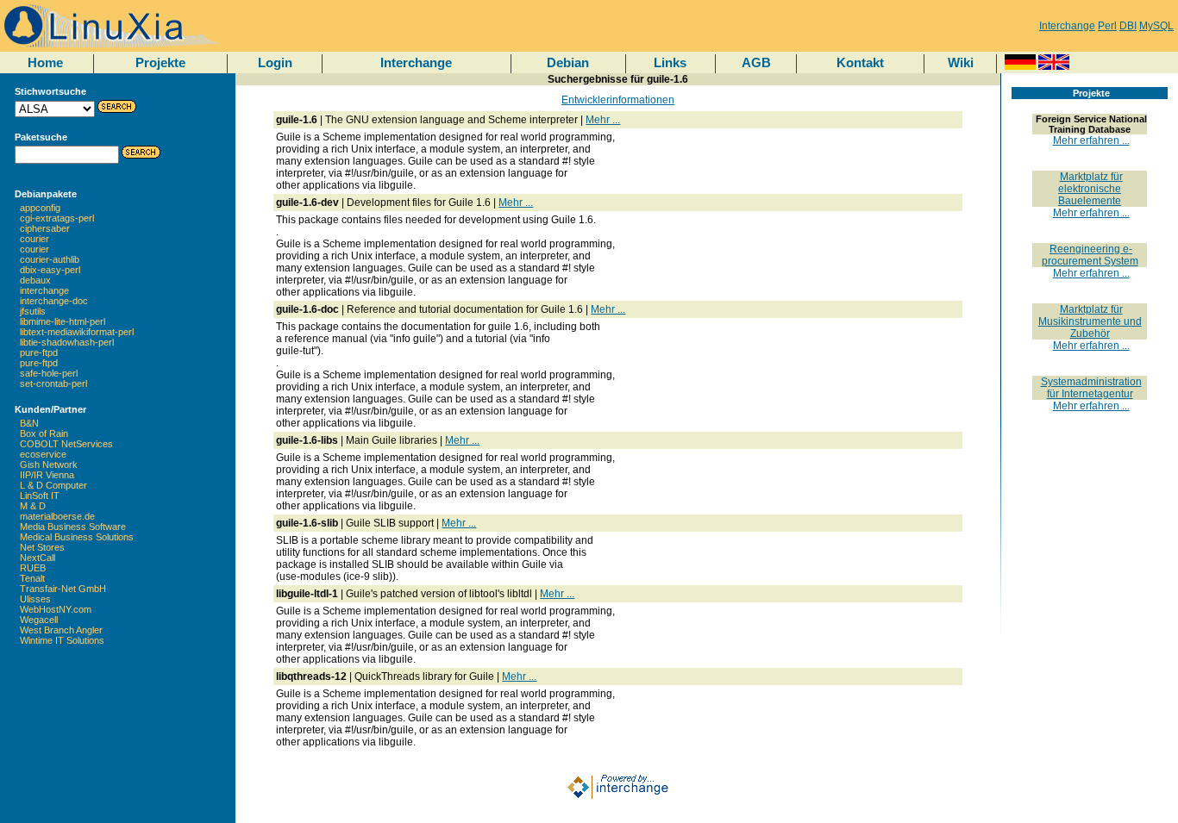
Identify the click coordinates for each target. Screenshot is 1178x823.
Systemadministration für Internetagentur (1091, 388)
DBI (1128, 26)
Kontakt (860, 62)
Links (670, 62)
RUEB (33, 568)
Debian (568, 62)
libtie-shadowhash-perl (67, 342)
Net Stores (42, 547)
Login (275, 62)
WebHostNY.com (55, 609)
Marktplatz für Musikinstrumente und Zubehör (1090, 321)
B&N (29, 423)
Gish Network (49, 464)
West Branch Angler (61, 630)
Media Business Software (73, 526)
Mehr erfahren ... (1091, 140)
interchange (44, 290)
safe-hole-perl (49, 373)
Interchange (1067, 26)
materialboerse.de (57, 516)
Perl (1107, 26)
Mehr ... (603, 120)
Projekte (160, 62)
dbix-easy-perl (50, 270)
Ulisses (35, 599)
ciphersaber (45, 228)
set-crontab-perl (53, 383)
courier (34, 239)
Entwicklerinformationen (617, 100)
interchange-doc (54, 301)
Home (45, 62)
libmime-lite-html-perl (62, 321)
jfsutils (33, 311)
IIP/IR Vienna (47, 475)
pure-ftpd (39, 352)
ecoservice (43, 454)
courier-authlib (49, 259)
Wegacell (39, 619)
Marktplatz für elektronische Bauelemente (1090, 189)
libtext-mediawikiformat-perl (77, 332)
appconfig (40, 208)
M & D (33, 506)
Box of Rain (44, 433)
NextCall (37, 557)
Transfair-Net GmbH (63, 588)
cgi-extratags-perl (57, 218)
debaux (35, 280)
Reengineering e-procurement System (1090, 255)
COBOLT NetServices (66, 444)
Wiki (961, 62)
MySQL (1156, 26)
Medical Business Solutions (77, 537)
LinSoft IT (40, 495)
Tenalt (32, 578)
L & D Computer (53, 485)
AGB (756, 62)
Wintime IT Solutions (62, 640)
